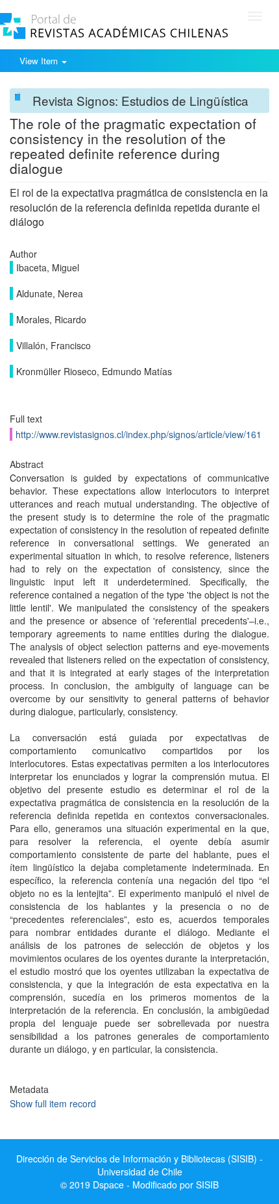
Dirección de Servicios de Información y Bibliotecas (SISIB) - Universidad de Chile (139, 1165)
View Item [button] (39, 61)
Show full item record (53, 1103)
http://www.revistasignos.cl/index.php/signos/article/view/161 (138, 434)
